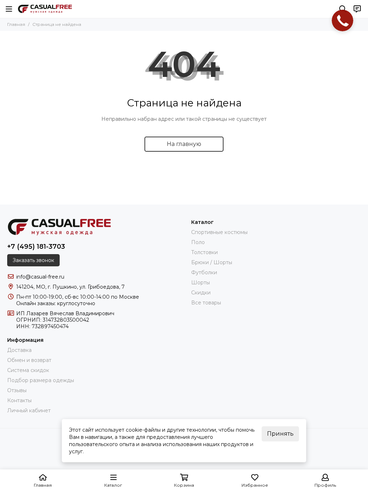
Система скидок (28, 370)
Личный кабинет (29, 410)
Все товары (206, 302)
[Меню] (9, 9)
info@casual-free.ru (40, 277)
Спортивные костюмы (219, 232)
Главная (16, 24)
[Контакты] (357, 9)
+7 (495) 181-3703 (36, 247)
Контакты (19, 400)
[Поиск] (343, 9)
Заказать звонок (33, 260)
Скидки (201, 292)
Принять (280, 433)
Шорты (200, 282)
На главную (184, 144)
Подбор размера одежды (40, 380)
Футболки (204, 272)
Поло (198, 242)
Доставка (19, 350)
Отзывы (17, 390)
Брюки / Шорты (211, 262)
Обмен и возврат (29, 360)
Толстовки (204, 252)
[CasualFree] (45, 9)
